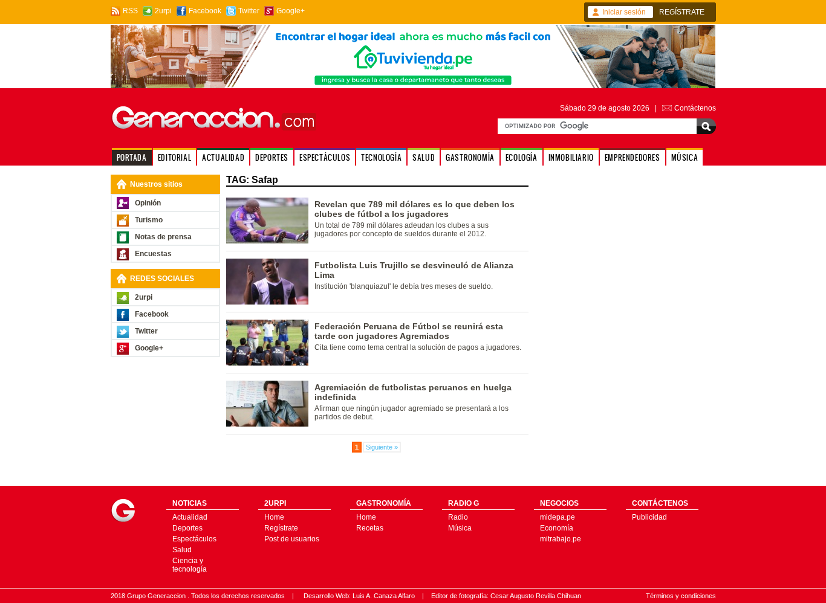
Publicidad (649, 517)
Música (460, 528)
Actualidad (189, 517)
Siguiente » (382, 447)
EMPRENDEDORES (632, 157)
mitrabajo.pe (560, 539)
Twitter (248, 11)
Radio (458, 517)
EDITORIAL (174, 157)
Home (274, 517)
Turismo (149, 220)
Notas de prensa (163, 237)
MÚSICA (684, 157)
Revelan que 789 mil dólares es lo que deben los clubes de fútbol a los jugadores (414, 209)
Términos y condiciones (681, 595)
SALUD (423, 157)
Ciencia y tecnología (189, 564)
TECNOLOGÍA (381, 157)
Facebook (205, 11)
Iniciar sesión (624, 12)
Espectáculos (194, 539)
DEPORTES (271, 157)
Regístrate (281, 528)
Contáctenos (695, 108)
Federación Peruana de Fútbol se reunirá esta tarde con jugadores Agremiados (408, 331)
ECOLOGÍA (522, 157)
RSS (130, 11)
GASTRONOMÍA (470, 157)
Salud (182, 550)
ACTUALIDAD (223, 157)
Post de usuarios (291, 539)
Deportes (187, 528)
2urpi (163, 11)
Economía (556, 528)
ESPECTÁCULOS (324, 157)
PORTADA (132, 157)
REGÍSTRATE (681, 12)
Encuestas (153, 254)
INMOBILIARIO (571, 157)
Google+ (290, 11)
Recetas (369, 528)
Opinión (148, 203)
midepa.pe (557, 517)
